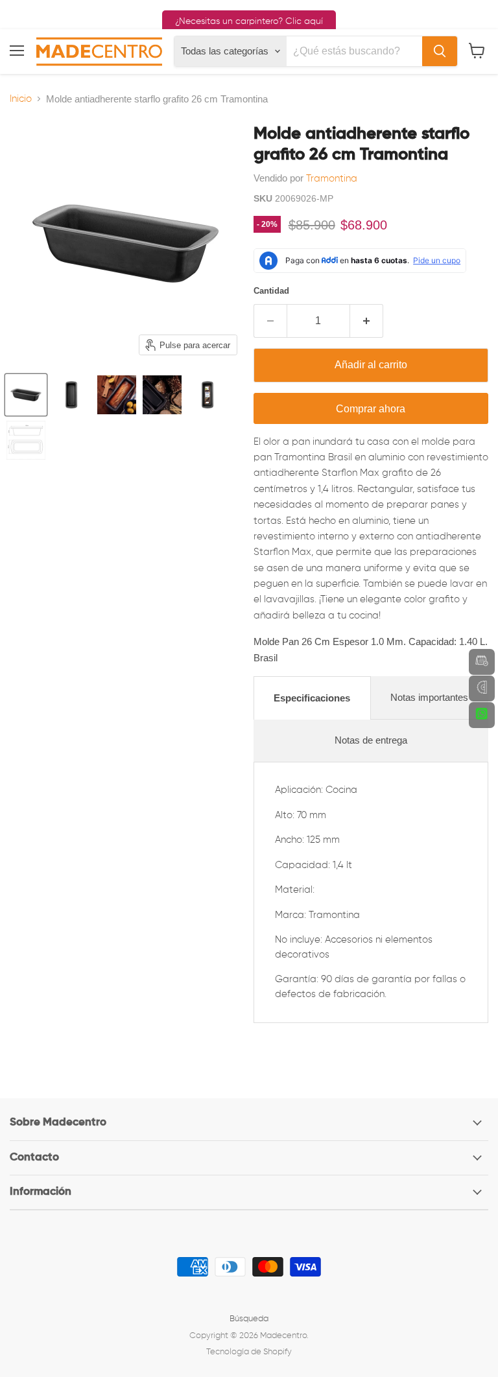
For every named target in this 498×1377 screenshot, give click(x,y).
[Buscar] (439, 51)
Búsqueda (249, 1319)
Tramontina (331, 178)
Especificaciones (312, 697)
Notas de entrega (371, 740)
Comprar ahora (370, 408)
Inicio (21, 99)
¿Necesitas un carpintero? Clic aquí (249, 21)
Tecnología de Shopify (249, 1352)
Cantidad (271, 291)
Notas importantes (429, 697)
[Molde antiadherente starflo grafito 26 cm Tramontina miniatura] (26, 395)
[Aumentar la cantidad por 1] (366, 321)
